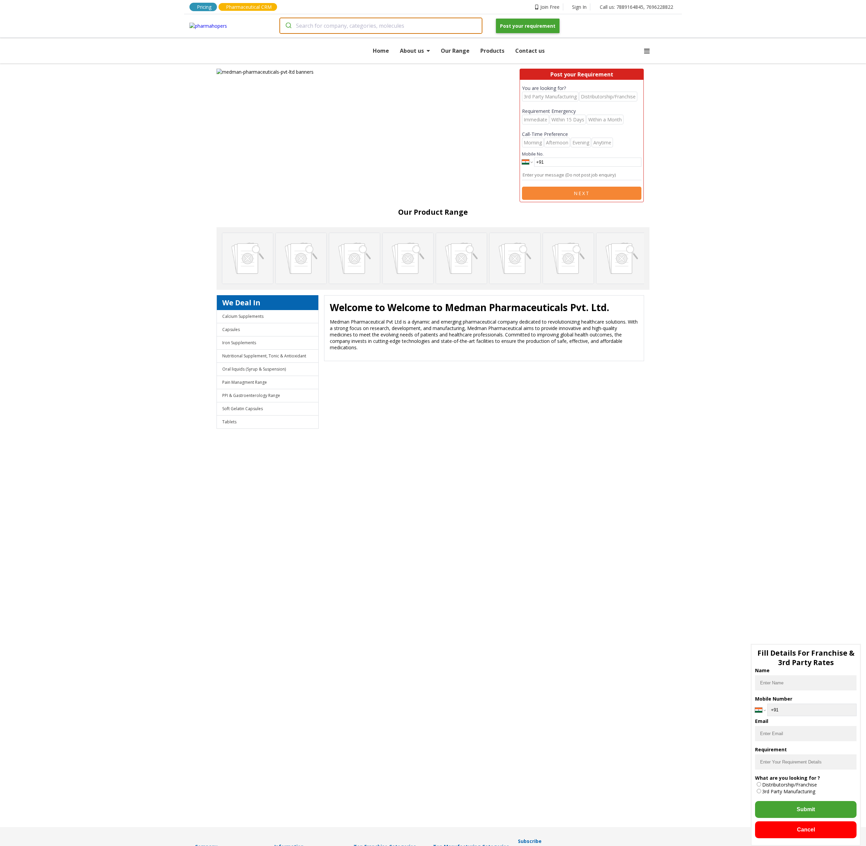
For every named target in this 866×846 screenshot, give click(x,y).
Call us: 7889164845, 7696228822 (636, 7)
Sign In (579, 7)
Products (492, 50)
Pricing (204, 7)
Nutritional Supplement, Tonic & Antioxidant (264, 356)
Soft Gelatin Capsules (242, 409)
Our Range (455, 50)
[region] (368, 72)
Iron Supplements (239, 343)
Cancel (806, 829)
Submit (806, 809)
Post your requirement (527, 26)
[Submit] (288, 25)
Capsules (231, 329)
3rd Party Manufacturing (788, 791)
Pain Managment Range (244, 382)
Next (582, 193)
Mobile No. (533, 154)
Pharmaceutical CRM (249, 7)
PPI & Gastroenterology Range (251, 395)
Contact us (530, 50)
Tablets (229, 422)
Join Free (550, 7)
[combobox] (381, 25)
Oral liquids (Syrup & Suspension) (254, 369)
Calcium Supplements (243, 316)
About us (412, 50)
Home (381, 50)
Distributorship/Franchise (789, 784)
